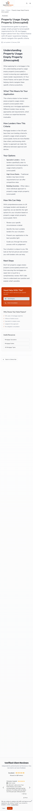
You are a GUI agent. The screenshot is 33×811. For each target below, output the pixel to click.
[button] (3, 788)
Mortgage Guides (9, 343)
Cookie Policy (14, 805)
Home (2, 10)
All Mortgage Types (10, 347)
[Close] (31, 800)
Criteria (8, 10)
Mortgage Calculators (11, 339)
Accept (9, 808)
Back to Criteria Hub (11, 359)
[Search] (26, 3)
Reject (3, 808)
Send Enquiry (11, 298)
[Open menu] (30, 3)
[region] (16, 787)
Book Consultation (13, 303)
